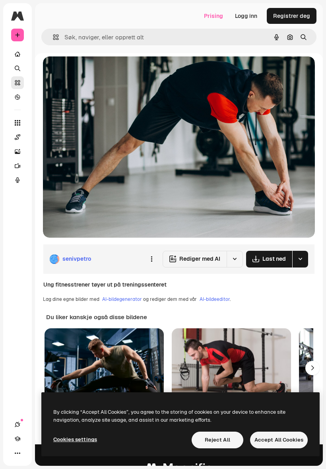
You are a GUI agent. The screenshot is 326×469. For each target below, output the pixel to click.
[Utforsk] (17, 97)
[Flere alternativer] (151, 259)
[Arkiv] (17, 82)
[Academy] (17, 438)
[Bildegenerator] (17, 151)
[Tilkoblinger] (17, 424)
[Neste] (312, 368)
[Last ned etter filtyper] (300, 259)
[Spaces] (17, 137)
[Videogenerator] (17, 165)
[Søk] (17, 68)
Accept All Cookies (278, 439)
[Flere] (17, 453)
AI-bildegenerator (122, 299)
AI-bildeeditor (215, 299)
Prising (213, 15)
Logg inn (246, 15)
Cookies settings (75, 439)
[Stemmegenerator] (17, 180)
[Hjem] (17, 54)
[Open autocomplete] (53, 37)
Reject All (217, 439)
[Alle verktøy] (17, 122)
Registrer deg (291, 15)
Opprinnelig (99, 71)
